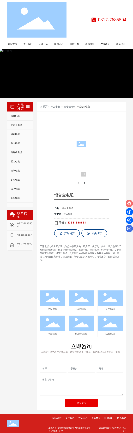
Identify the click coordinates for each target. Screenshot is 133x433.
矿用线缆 (110, 308)
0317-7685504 (111, 19)
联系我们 (121, 418)
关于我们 (69, 418)
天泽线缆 (67, 213)
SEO (61, 431)
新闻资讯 (108, 418)
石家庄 (54, 431)
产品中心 (55, 106)
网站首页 (56, 418)
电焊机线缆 (81, 333)
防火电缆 (110, 333)
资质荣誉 (95, 418)
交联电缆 (52, 308)
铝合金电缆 (69, 106)
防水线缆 (81, 308)
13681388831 (24, 235)
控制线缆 (52, 333)
